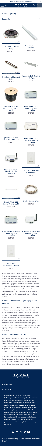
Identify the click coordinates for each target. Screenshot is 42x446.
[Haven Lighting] (21, 5)
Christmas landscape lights (23, 407)
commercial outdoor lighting (22, 412)
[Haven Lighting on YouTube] (28, 432)
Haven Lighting (13, 438)
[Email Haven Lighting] (13, 432)
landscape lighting (10, 400)
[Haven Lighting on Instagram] (21, 432)
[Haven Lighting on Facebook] (17, 432)
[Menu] (1, 5)
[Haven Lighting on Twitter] (24, 432)
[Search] (34, 5)
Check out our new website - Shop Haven (21, 1)
